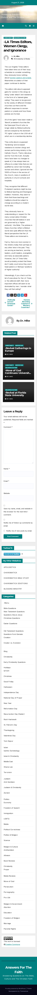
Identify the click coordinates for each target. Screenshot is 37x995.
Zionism (7, 793)
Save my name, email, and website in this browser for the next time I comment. (18, 512)
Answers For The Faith (18, 10)
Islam (6, 747)
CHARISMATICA (10, 573)
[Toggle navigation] (33, 25)
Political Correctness (12, 830)
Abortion (7, 907)
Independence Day (11, 692)
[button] (26, 26)
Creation (7, 637)
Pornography (9, 892)
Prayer (6, 869)
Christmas (8, 676)
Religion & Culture (20, 37)
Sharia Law (8, 767)
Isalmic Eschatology (12, 751)
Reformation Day (10, 709)
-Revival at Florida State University (15, 394)
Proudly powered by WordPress (15, 988)
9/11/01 (6, 671)
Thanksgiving (9, 730)
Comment (8, 427)
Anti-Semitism (9, 782)
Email (6, 481)
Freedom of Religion (12, 918)
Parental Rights (10, 929)
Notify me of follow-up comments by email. (18, 524)
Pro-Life (7, 898)
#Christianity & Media (22, 59)
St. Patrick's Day (10, 725)
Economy (7, 803)
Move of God (19, 345)
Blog (5, 651)
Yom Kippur (8, 741)
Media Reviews (10, 876)
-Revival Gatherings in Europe (18, 349)
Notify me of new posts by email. (19, 531)
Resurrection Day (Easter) (14, 714)
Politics (6, 799)
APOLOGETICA (10, 567)
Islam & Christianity (11, 756)
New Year (8, 703)
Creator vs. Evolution (12, 643)
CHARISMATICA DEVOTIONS (16, 583)
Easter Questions (10, 623)
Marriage (7, 923)
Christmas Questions (12, 618)
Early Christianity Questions (15, 662)
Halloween (8, 687)
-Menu (6, 603)
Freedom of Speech (12, 808)
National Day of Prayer (13, 698)
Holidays (7, 668)
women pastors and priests (20, 78)
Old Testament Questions (14, 631)
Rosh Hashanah (10, 719)
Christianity (8, 37)
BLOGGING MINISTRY (13, 589)
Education (8, 913)
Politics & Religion (11, 835)
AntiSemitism (9, 850)
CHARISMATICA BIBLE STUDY (16, 578)
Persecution (8, 887)
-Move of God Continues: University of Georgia (17, 373)
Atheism (7, 855)
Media (6, 824)
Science (7, 840)
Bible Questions (10, 608)
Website (7, 493)
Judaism (7, 779)
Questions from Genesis (13, 634)
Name (7, 469)
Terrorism (8, 772)
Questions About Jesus (13, 615)
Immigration (8, 813)
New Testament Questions (14, 612)
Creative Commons (12, 944)
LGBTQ (6, 819)
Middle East (8, 762)
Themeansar (24, 991)
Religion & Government (13, 904)
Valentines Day (10, 736)
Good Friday (8, 682)
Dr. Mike (16, 56)
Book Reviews (9, 861)
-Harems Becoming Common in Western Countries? (25, 303)
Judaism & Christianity (12, 787)
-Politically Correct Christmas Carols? (11, 302)
